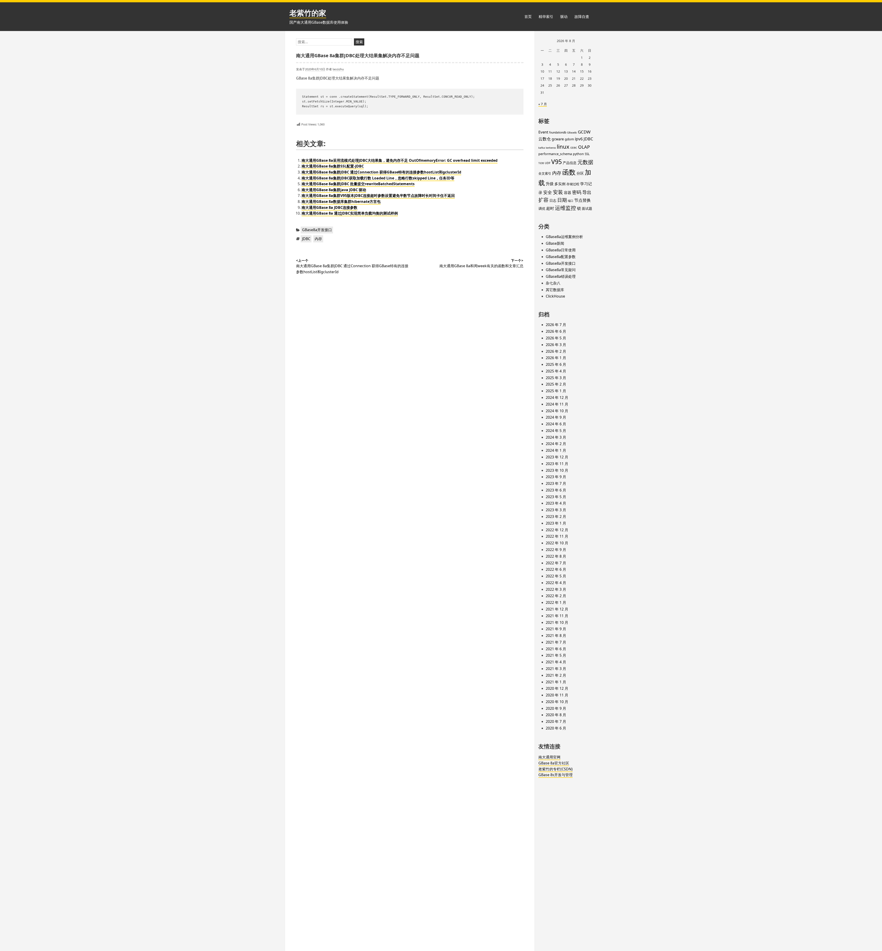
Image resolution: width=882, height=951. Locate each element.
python (578, 154)
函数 (569, 172)
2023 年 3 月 (556, 509)
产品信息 (570, 162)
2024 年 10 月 (557, 410)
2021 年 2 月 (556, 675)
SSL (587, 154)
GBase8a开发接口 (317, 229)
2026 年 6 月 (556, 331)
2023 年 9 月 (556, 476)
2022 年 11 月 (557, 536)
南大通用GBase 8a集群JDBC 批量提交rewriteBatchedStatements (358, 183)
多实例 (559, 183)
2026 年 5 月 (556, 338)
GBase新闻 (555, 243)
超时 (550, 208)
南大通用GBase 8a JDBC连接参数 (329, 207)
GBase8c (572, 132)
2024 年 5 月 (556, 430)
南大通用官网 (549, 757)
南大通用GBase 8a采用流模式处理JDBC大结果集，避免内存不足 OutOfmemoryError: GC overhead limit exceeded (400, 160)
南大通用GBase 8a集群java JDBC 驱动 (334, 189)
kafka (541, 147)
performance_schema (555, 154)
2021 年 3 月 (556, 668)
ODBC (573, 147)
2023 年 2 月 (556, 516)
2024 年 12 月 (557, 397)
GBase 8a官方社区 (553, 763)
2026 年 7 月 (556, 324)
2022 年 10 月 (557, 542)
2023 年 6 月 (556, 490)
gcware (558, 139)
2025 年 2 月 (556, 384)
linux (563, 146)
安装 (558, 192)
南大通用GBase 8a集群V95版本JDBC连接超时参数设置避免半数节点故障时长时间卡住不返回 (378, 195)
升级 (550, 183)
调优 (541, 208)
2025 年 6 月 (556, 364)
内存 (318, 238)
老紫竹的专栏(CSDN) (555, 769)
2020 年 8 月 (556, 714)
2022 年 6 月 (556, 569)
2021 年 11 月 (557, 615)
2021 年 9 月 (556, 628)
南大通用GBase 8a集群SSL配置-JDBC (333, 166)
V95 (556, 162)
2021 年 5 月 (556, 655)
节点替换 (582, 200)
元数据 (585, 162)
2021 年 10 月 (557, 622)
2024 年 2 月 (556, 443)
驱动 (564, 16)
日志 (552, 200)
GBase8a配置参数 (561, 256)
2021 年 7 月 (556, 642)
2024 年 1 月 (556, 450)
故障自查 (581, 16)
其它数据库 (555, 289)
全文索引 (544, 173)
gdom (569, 139)
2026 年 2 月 (556, 351)
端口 (570, 201)
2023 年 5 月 (556, 496)
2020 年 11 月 (557, 695)
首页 (528, 16)
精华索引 (546, 16)
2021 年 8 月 (556, 635)
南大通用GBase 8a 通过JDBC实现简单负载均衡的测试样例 (350, 213)
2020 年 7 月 (556, 721)
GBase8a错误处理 (561, 276)
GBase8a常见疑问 (561, 269)
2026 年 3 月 (556, 344)
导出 (586, 192)
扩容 (543, 199)
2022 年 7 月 (556, 562)
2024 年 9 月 (556, 417)
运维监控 (565, 207)
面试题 (587, 208)
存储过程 (572, 184)
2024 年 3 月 (556, 437)
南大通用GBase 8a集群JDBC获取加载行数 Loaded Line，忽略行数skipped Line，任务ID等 (378, 178)
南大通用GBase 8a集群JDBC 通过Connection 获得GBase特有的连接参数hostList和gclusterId (381, 172)
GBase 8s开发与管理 (555, 774)
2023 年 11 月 (557, 463)
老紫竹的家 (307, 13)
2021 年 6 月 (556, 648)
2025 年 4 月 (556, 371)
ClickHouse (555, 296)
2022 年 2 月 (556, 595)
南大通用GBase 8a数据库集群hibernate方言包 (341, 201)
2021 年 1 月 (556, 681)
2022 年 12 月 (557, 529)
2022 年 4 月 (556, 582)
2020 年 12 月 (557, 688)
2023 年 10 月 (557, 470)
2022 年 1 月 (556, 602)
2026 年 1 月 (556, 357)
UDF (547, 163)
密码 (576, 192)
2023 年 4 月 (556, 503)
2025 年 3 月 (556, 377)
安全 (547, 192)
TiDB (541, 163)
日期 (562, 200)
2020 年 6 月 (556, 728)
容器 (567, 192)
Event (543, 132)
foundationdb (557, 132)
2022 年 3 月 (556, 589)
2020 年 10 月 (557, 701)
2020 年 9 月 (556, 708)
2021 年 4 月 (556, 661)
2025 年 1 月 (556, 390)
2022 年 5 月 (556, 576)
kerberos (551, 147)
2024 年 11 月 (557, 404)
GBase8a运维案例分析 (564, 236)
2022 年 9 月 (556, 549)
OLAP (584, 147)
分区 (580, 173)
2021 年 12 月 (557, 609)
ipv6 (579, 139)
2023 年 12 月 (557, 457)
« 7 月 (542, 104)
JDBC (306, 238)
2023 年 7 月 (556, 483)
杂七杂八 (553, 283)
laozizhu (338, 69)
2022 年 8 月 (556, 556)
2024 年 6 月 (556, 423)
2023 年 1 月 (556, 523)
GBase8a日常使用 (561, 250)
